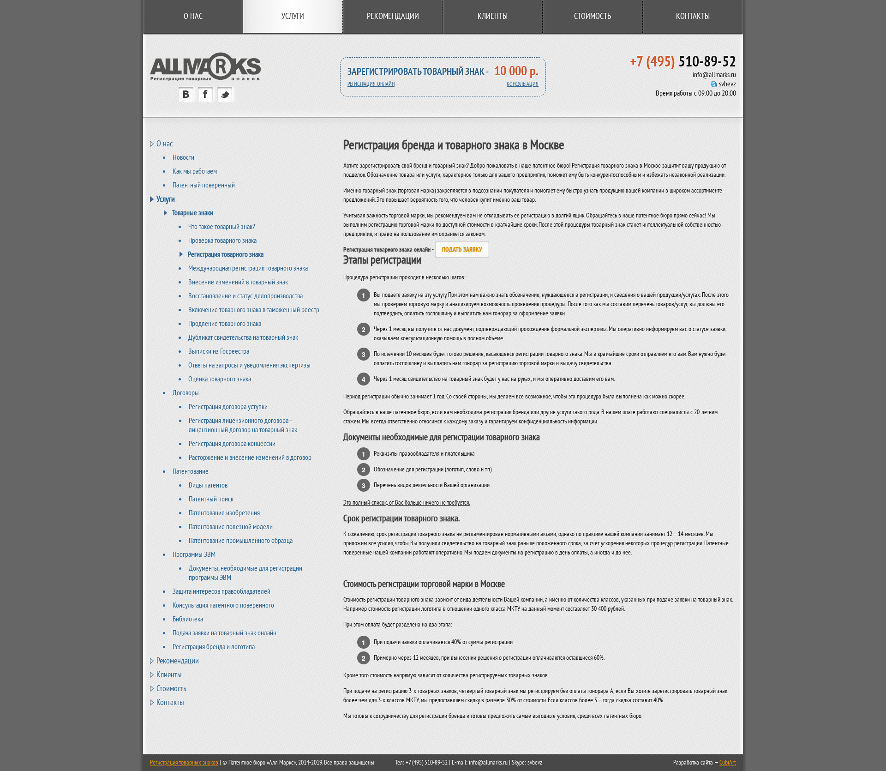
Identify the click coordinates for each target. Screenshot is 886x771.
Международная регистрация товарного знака (248, 268)
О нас (193, 16)
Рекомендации (393, 16)
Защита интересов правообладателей (221, 591)
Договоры (186, 393)
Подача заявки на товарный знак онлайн (224, 633)
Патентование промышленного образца (241, 540)
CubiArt (727, 762)
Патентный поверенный (204, 185)
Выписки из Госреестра (218, 351)
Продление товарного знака (224, 323)
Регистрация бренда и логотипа (214, 647)
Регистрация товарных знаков (184, 762)
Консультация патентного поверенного (223, 605)
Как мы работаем (195, 171)
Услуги (165, 199)
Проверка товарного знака (222, 240)
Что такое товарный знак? (221, 227)
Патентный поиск (211, 499)
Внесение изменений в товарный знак (238, 282)
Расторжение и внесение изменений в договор (250, 457)
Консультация (523, 84)
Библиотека (188, 619)
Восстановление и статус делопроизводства (245, 296)
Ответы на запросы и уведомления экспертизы (249, 365)
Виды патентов (208, 485)
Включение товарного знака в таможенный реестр (253, 310)
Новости (183, 157)
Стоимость (592, 16)
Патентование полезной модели (231, 527)
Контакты (693, 16)
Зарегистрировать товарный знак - (418, 71)
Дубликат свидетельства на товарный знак (243, 337)
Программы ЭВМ (194, 554)
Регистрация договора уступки (228, 407)
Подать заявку (462, 249)
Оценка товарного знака (219, 379)
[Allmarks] (205, 79)
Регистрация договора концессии (232, 444)
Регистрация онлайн (371, 84)
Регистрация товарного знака (225, 254)
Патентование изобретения (224, 513)
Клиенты (493, 16)
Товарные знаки (192, 213)
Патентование (191, 471)
